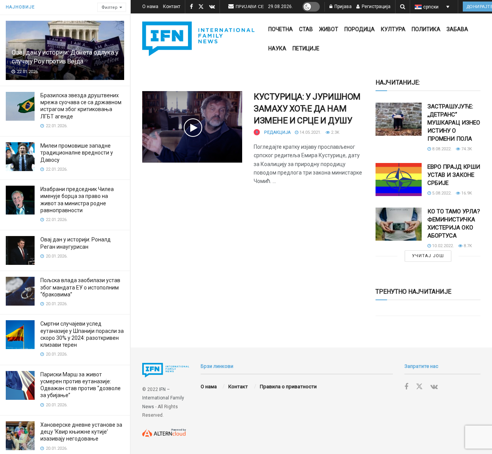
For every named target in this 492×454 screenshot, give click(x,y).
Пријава (342, 6)
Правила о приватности (288, 386)
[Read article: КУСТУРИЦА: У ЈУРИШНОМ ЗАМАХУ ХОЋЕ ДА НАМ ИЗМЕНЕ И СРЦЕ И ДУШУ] (192, 127)
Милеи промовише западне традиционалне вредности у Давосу (76, 153)
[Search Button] (402, 6)
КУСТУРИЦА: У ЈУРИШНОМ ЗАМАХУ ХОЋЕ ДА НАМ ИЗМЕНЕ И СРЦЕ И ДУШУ (307, 108)
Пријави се (250, 6)
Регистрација (376, 6)
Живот (328, 29)
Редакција (277, 132)
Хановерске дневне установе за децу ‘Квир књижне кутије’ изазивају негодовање (81, 432)
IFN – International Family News (163, 398)
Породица (359, 29)
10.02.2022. (442, 245)
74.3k (466, 148)
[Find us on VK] (212, 7)
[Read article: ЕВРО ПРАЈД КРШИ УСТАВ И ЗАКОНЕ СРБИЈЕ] (399, 179)
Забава (457, 29)
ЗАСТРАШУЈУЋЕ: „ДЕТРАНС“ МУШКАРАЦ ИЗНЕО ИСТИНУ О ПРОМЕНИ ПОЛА (453, 122)
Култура (393, 29)
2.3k (334, 132)
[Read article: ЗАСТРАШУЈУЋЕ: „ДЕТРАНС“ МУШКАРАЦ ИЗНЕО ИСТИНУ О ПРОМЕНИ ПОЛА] (399, 119)
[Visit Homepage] (198, 39)
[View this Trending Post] (257, 132)
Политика (426, 29)
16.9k (466, 193)
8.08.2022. (441, 148)
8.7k (467, 245)
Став (306, 29)
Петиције (306, 48)
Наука (277, 48)
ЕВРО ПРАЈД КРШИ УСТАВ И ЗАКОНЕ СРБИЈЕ (453, 174)
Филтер (109, 7)
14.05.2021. (309, 132)
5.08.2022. (441, 193)
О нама (150, 6)
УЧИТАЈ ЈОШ (428, 255)
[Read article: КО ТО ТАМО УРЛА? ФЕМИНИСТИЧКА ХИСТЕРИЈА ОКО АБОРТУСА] (399, 224)
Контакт (171, 6)
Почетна (280, 29)
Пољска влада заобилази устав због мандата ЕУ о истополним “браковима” (80, 287)
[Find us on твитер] (201, 7)
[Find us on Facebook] (191, 7)
